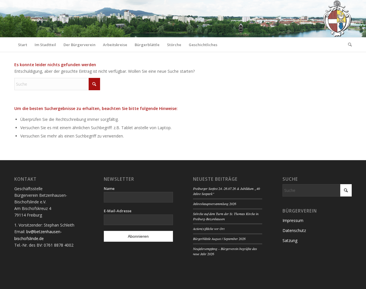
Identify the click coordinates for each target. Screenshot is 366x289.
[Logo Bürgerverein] (337, 18)
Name (109, 188)
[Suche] (348, 45)
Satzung (290, 240)
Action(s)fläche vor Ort (208, 228)
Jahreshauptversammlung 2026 (214, 203)
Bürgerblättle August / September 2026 (219, 238)
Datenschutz (294, 230)
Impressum (293, 220)
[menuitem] (22, 45)
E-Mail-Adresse (118, 210)
